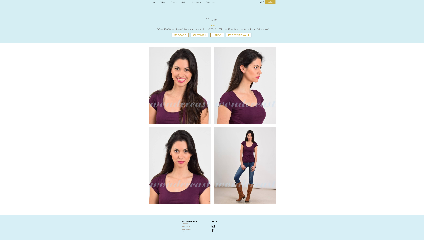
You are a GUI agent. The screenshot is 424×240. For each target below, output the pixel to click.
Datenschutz (186, 229)
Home (153, 2)
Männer (163, 2)
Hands (217, 35)
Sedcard (180, 35)
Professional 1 (238, 35)
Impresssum (186, 226)
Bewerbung (210, 2)
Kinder (183, 2)
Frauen (174, 2)
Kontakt (185, 223)
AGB (183, 232)
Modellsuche (196, 2)
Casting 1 (199, 35)
